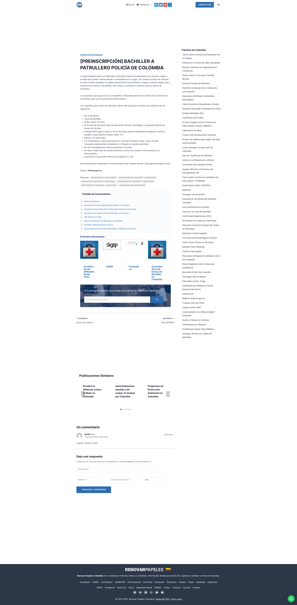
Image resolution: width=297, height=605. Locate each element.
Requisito (186, 190)
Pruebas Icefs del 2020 (193, 303)
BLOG (131, 5)
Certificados (107, 582)
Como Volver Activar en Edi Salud (198, 242)
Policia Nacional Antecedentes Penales (200, 104)
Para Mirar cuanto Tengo (193, 281)
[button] (291, 598)
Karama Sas (188, 294)
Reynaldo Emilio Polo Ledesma (196, 272)
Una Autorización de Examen (195, 207)
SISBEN (157, 587)
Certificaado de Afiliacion (194, 324)
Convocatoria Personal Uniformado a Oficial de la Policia (110, 228)
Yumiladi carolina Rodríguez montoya (199, 238)
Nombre (82, 480)
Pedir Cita (121, 587)
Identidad (200, 582)
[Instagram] (161, 5)
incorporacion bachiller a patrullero (136, 181)
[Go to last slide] (83, 394)
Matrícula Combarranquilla (194, 233)
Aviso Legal (176, 599)
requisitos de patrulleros (132, 185)
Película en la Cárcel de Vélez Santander (201, 63)
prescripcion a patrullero (103, 177)
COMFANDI (120, 582)
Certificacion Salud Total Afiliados (198, 329)
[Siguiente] (168, 394)
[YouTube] (165, 5)
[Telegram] (170, 5)
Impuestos (212, 582)
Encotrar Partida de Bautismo (196, 83)
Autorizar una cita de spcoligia (196, 211)
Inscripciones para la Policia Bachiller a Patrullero (106, 213)
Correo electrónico (120, 480)
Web (147, 480)
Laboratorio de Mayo (192, 130)
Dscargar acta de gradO (193, 194)
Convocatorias (91, 55)
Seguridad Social (144, 587)
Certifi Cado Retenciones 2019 (196, 216)
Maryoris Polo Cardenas (193, 247)
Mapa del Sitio (162, 599)
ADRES (95, 582)
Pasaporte (110, 587)
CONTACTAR (204, 4)
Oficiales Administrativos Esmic (98, 225)
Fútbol (191, 582)
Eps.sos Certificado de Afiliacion (197, 155)
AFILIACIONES (167, 321)
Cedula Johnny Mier (191, 307)
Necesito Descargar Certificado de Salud (201, 109)
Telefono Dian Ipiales (192, 251)
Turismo (186, 587)
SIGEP (109, 266)
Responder (168, 435)
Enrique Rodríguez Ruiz (193, 113)
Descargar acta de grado (194, 277)
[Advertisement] (148, 29)
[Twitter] (156, 5)
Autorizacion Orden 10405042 (196, 185)
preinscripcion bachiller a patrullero (137, 177)
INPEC (100, 587)
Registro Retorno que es (193, 298)
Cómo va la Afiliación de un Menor (198, 160)
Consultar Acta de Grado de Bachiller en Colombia (157, 273)
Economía (147, 582)
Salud (131, 587)
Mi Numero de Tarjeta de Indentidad (199, 220)
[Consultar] (157, 250)
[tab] (120, 409)
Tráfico (167, 587)
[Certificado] (89, 250)
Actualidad (85, 582)
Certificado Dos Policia (192, 118)
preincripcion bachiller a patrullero (99, 185)
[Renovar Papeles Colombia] (79, 5)
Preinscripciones (92, 201)
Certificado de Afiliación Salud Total (89, 271)
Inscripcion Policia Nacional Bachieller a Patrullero (107, 205)
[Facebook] (135, 592)
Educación (159, 582)
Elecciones (172, 582)
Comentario (83, 469)
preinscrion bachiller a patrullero (98, 181)
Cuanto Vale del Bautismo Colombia (199, 135)
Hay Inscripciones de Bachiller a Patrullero (103, 221)
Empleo (182, 582)
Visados (196, 587)
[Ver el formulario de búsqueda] (219, 5)
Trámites (176, 587)
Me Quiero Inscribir (93, 217)
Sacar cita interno (84, 321)
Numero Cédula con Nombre (195, 320)
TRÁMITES (144, 5)
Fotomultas (134, 268)
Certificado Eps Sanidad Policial (197, 164)
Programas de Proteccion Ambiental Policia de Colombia (110, 209)
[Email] (162, 592)
